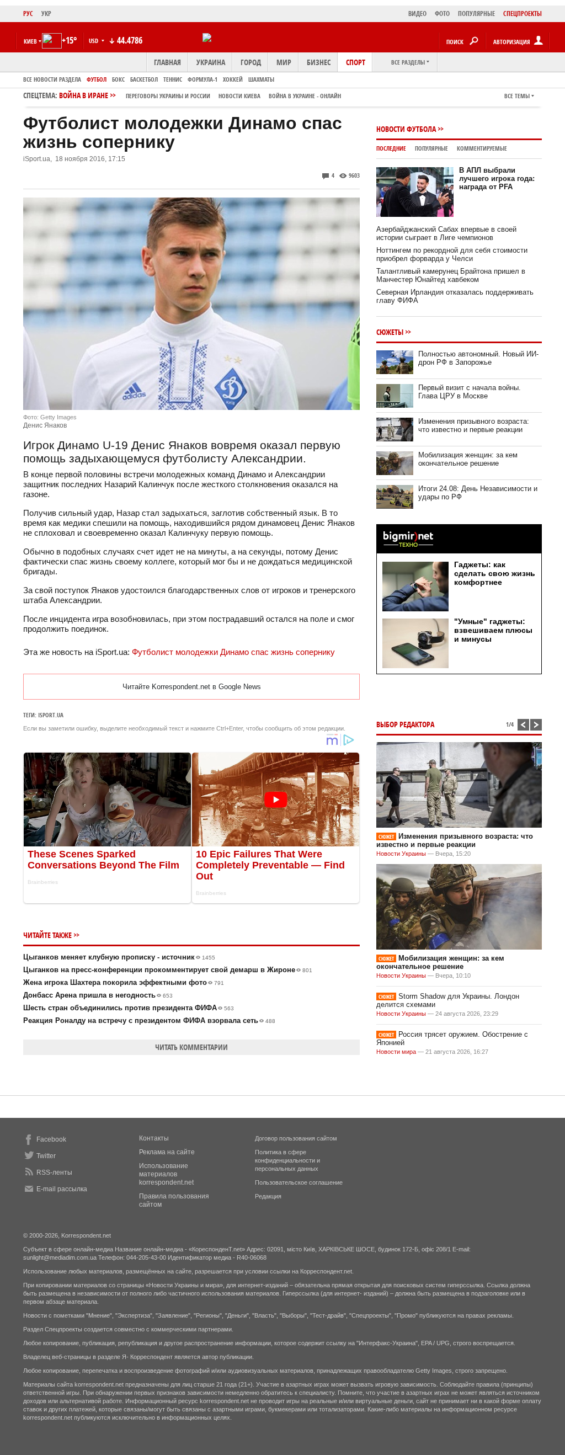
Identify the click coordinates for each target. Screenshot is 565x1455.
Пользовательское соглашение (299, 1182)
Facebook (51, 1139)
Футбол (96, 79)
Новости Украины (401, 853)
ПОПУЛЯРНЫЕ (476, 13)
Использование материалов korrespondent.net (166, 1174)
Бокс (118, 79)
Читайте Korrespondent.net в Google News (191, 687)
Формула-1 (202, 79)
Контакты (154, 1138)
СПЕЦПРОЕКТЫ (522, 13)
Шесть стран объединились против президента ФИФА (128, 1008)
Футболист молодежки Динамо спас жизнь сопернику (233, 652)
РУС (28, 13)
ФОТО (442, 13)
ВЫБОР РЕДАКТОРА (405, 724)
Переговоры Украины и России (168, 96)
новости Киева (239, 96)
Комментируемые (482, 148)
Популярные (431, 148)
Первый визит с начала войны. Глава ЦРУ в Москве (469, 391)
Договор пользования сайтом (296, 1138)
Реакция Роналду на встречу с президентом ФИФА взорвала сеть (149, 1020)
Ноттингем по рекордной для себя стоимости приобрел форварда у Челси (451, 254)
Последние (391, 148)
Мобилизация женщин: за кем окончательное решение (468, 459)
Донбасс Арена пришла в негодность (98, 995)
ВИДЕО (417, 13)
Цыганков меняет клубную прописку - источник (119, 957)
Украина (210, 62)
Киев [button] (30, 41)
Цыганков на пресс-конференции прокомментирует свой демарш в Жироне (167, 970)
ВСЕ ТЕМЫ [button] (517, 96)
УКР (46, 13)
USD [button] (94, 40)
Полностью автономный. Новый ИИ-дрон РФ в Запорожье (478, 358)
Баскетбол (144, 79)
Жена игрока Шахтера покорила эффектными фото (123, 982)
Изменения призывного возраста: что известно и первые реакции (473, 425)
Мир (283, 62)
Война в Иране (200, 95)
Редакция (268, 1196)
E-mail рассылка (61, 1189)
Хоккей (233, 79)
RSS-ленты (54, 1172)
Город (251, 62)
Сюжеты (389, 332)
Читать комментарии (191, 1047)
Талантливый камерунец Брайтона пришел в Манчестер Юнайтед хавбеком (450, 275)
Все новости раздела (52, 79)
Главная (167, 62)
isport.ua (50, 715)
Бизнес (319, 62)
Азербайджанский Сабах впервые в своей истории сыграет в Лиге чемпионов (446, 233)
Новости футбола (406, 129)
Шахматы (261, 79)
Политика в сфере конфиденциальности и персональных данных (287, 1160)
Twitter (46, 1156)
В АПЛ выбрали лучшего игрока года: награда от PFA (497, 178)
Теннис (172, 79)
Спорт (355, 62)
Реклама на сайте (167, 1152)
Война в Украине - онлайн (305, 96)
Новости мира (396, 1051)
